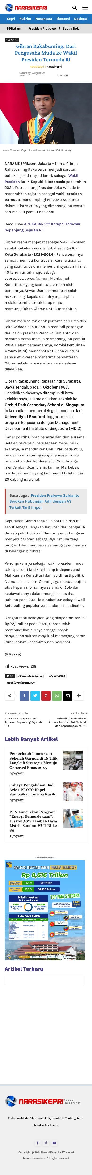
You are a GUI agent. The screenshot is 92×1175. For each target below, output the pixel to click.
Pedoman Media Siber (22, 1118)
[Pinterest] (46, 696)
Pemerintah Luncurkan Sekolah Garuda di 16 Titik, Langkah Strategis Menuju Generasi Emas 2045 (34, 761)
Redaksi (38, 1125)
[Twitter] (35, 696)
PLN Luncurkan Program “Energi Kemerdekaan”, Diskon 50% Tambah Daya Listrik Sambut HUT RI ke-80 (33, 821)
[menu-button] (85, 8)
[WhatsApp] (57, 696)
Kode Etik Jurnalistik (51, 1118)
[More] (79, 696)
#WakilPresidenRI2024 (20, 682)
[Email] (67, 696)
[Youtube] (54, 1143)
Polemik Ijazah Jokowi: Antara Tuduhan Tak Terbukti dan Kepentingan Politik (68, 722)
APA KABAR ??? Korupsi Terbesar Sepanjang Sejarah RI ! (23, 722)
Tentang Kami (74, 1118)
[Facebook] (24, 696)
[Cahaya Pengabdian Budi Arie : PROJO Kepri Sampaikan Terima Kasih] (73, 791)
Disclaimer (52, 1125)
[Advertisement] (46, 1038)
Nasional (12, 39)
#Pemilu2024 (57, 676)
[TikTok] (46, 1143)
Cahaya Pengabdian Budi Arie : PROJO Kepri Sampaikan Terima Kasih (32, 790)
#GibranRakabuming (31, 676)
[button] (74, 8)
